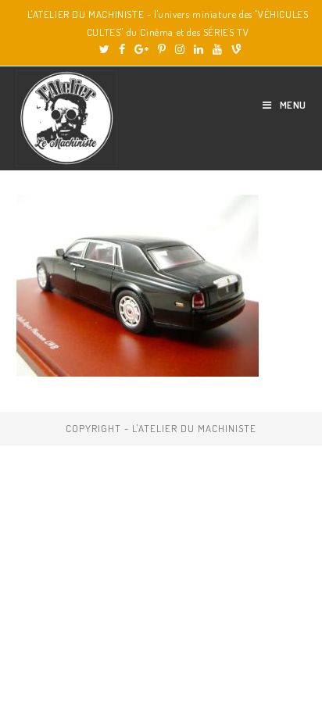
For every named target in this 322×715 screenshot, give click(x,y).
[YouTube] (217, 49)
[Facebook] (122, 49)
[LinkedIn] (198, 49)
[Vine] (234, 49)
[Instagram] (179, 49)
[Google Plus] (141, 49)
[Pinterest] (161, 49)
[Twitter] (104, 49)
